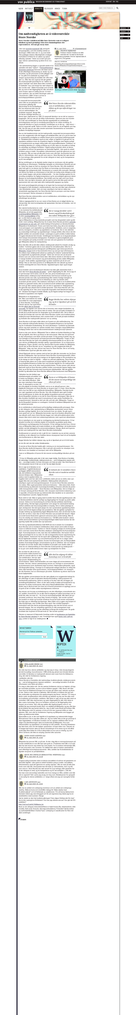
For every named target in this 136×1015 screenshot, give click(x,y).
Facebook (122, 31)
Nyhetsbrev (123, 28)
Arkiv (57, 8)
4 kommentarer (80, 49)
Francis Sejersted (68, 51)
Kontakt (109, 2)
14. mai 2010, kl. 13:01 (35, 784)
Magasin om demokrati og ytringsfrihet (50, 2)
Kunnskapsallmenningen (70, 64)
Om (114, 2)
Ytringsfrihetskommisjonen (74, 65)
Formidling (58, 64)
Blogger (48, 8)
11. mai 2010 (61, 49)
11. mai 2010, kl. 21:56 (35, 757)
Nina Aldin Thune (31, 664)
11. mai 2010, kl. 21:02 (35, 738)
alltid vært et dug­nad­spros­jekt (29, 307)
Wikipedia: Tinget (25, 251)
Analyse (38, 8)
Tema (64, 8)
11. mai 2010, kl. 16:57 (35, 666)
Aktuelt (29, 8)
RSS (122, 38)
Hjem (20, 8)
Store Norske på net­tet (38, 272)
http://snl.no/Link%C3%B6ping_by (31, 804)
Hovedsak (64, 61)
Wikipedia (63, 65)
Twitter (122, 35)
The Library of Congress (81, 91)
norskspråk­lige (30, 216)
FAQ (117, 2)
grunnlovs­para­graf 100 (34, 49)
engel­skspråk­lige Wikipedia (29, 214)
